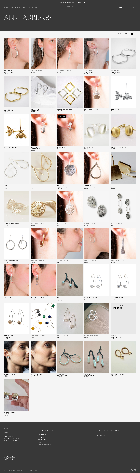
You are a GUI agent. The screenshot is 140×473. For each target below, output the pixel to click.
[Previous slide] (7, 53)
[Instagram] (135, 470)
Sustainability (42, 435)
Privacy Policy (42, 440)
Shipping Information (44, 445)
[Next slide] (26, 53)
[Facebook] (132, 470)
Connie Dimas (11, 470)
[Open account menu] (130, 8)
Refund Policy (42, 437)
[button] (126, 34)
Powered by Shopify (21, 470)
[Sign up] (134, 435)
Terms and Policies (32, 470)
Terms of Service (43, 442)
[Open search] (126, 8)
